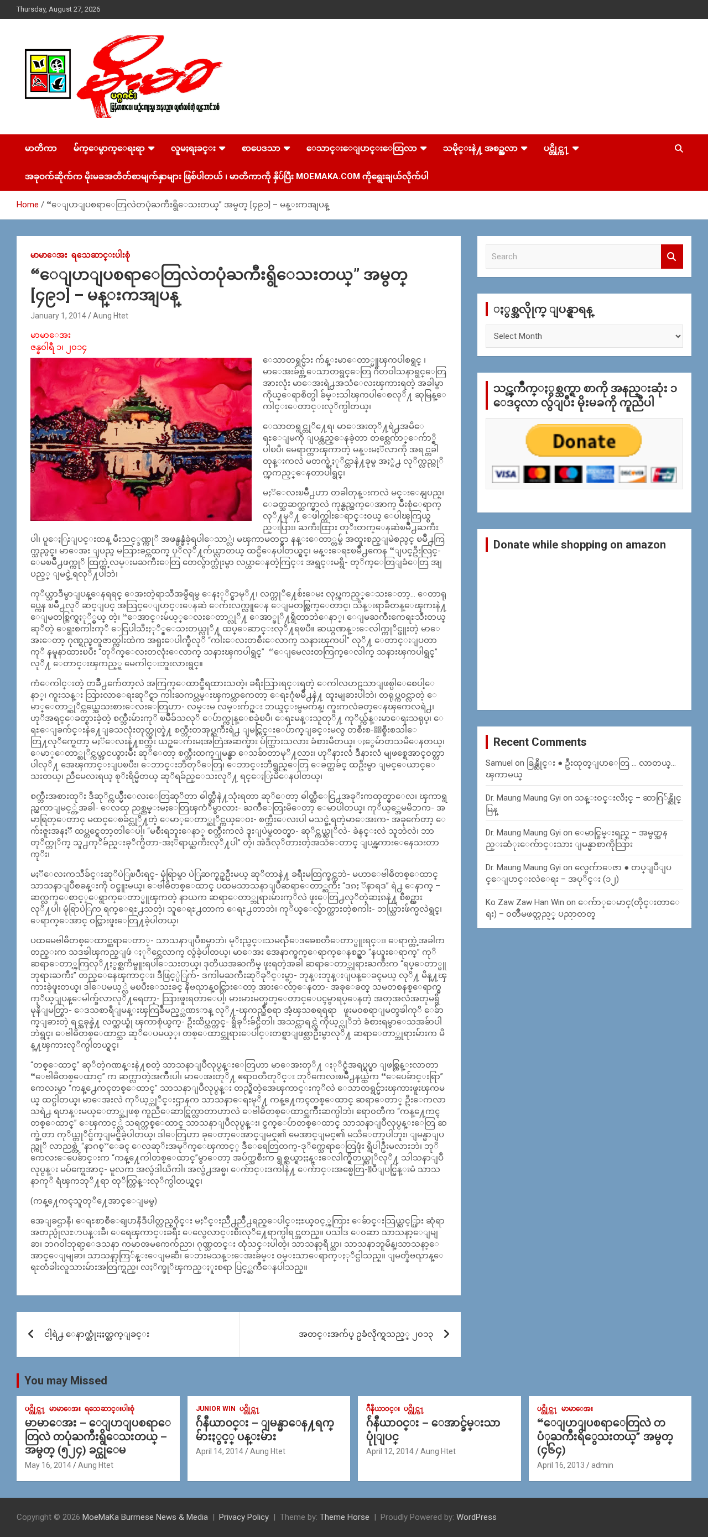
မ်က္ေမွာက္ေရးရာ (109, 148)
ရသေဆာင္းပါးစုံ (100, 254)
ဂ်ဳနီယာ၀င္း (383, 1409)
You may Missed (65, 1380)
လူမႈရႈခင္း (193, 148)
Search (672, 256)
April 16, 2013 (561, 1465)
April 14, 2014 (219, 1451)
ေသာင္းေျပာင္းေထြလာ (361, 148)
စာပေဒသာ (261, 148)
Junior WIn (216, 1409)
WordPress (476, 1517)
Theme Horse (344, 1517)
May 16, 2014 (48, 1465)
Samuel (499, 763)
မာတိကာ (41, 148)
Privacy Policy (244, 1517)
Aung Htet (110, 315)
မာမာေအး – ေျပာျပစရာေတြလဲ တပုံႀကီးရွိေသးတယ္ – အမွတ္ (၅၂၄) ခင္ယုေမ (98, 1436)
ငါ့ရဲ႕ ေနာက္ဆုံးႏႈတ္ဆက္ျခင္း (96, 1334)
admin (602, 1465)
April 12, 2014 (390, 1451)
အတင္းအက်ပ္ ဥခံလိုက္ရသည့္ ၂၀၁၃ (366, 1334)
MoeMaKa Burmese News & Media (145, 1517)
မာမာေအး (48, 254)
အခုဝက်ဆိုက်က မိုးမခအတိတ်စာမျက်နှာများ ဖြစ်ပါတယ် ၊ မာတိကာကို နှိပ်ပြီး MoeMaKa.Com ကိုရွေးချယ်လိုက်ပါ (227, 176)
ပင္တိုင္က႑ (556, 148)
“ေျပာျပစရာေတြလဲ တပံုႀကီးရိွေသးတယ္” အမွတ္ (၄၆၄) (605, 1436)
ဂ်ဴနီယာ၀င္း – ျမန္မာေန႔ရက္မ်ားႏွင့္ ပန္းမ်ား (265, 1429)
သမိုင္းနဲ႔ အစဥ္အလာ (480, 148)
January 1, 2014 (58, 315)
